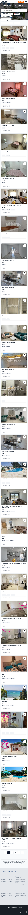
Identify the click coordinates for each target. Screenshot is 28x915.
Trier (9, 20)
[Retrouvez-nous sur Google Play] (18, 912)
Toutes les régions (7, 16)
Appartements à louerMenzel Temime (6, 891)
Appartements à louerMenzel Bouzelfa (20, 887)
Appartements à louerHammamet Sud (6, 899)
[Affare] (4, 2)
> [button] (22, 853)
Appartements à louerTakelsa (20, 893)
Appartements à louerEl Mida (20, 879)
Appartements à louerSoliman (6, 893)
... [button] (18, 853)
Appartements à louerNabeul (20, 890)
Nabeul (17, 13)
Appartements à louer (7, 13)
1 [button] (8, 853)
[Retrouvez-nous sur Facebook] (26, 912)
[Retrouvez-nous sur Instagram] (21, 912)
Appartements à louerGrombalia (6, 881)
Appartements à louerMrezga (20, 898)
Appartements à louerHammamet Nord (20, 896)
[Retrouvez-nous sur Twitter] (23, 912)
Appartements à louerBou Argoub (7, 876)
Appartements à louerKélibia (19, 884)
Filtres (4, 20)
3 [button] (15, 853)
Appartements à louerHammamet (6, 884)
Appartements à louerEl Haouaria (6, 879)
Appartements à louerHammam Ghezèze (20, 882)
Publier (21, 1)
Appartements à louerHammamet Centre (6, 896)
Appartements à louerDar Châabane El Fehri (19, 877)
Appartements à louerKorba (6, 886)
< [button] (5, 853)
